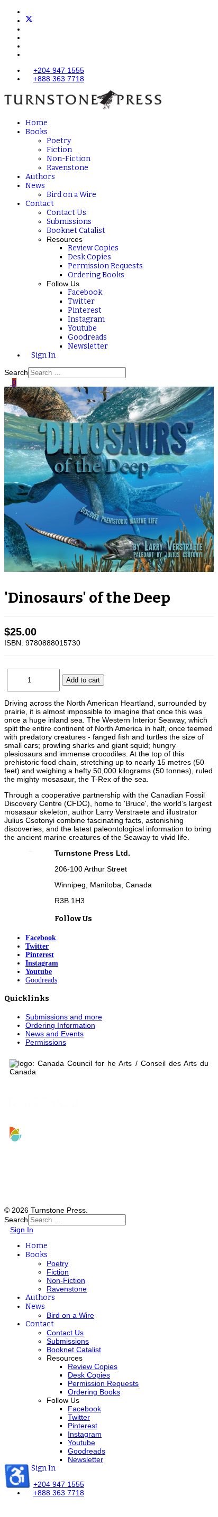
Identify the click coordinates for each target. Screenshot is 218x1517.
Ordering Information (60, 1025)
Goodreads (87, 337)
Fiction (59, 149)
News (35, 185)
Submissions (69, 221)
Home (36, 122)
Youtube (82, 328)
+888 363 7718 (58, 78)
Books (36, 131)
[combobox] (77, 372)
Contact (39, 203)
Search (16, 372)
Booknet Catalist (76, 230)
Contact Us (66, 212)
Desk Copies (89, 256)
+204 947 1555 (58, 70)
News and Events (54, 1033)
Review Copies (93, 248)
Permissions (45, 1042)
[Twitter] (29, 20)
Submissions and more (63, 1017)
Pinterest (85, 310)
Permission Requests (105, 265)
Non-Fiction (68, 158)
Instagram (86, 319)
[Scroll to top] (7, 1508)
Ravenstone (67, 167)
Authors (40, 176)
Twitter (81, 301)
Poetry (59, 140)
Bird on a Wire (71, 194)
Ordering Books (96, 274)
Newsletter (88, 346)
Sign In (43, 355)
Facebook (85, 292)
